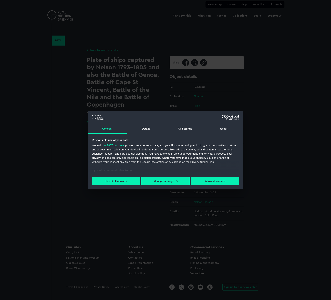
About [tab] (224, 128)
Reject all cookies (116, 181)
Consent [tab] (107, 128)
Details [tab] (146, 128)
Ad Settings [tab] (185, 128)
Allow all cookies (215, 181)
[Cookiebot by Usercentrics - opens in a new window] (224, 117)
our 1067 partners (113, 145)
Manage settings (163, 181)
